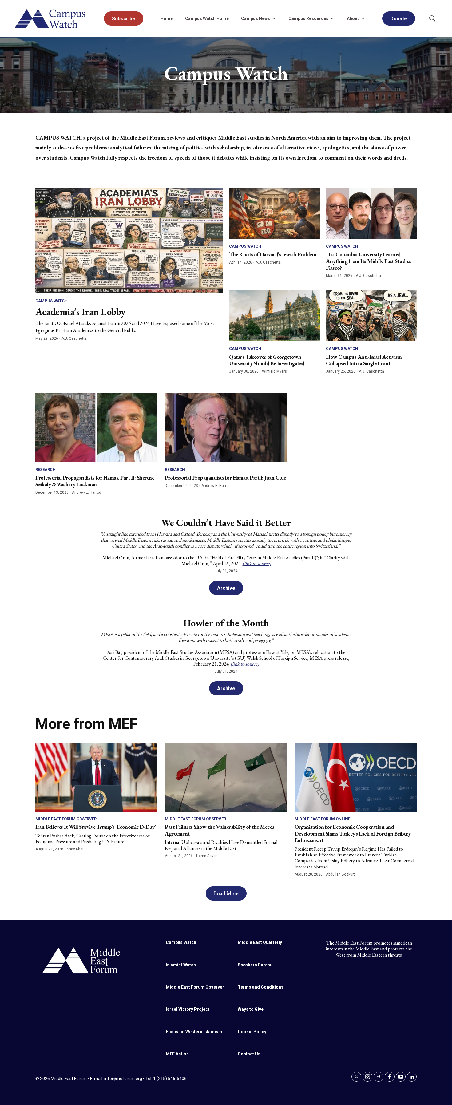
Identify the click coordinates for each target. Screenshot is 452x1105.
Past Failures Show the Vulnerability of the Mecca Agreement (219, 830)
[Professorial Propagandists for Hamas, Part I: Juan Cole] (226, 427)
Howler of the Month (226, 623)
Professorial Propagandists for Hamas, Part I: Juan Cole (225, 477)
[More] (273, 18)
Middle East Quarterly (260, 942)
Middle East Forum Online (322, 818)
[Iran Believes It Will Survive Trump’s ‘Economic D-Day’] (96, 777)
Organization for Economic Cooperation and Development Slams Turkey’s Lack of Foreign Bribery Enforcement (353, 833)
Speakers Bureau (255, 964)
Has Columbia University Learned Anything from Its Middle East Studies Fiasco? (368, 261)
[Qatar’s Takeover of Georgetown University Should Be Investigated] (274, 316)
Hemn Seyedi (207, 856)
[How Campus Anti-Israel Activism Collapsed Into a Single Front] (371, 316)
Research (45, 469)
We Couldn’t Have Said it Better (226, 522)
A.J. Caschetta (74, 338)
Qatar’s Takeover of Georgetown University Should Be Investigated (266, 360)
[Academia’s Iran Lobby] (129, 240)
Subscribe (123, 19)
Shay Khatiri (77, 849)
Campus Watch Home (207, 18)
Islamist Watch (181, 964)
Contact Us (249, 1053)
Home (167, 18)
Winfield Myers (274, 371)
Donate (398, 19)
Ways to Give (251, 1009)
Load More (226, 893)
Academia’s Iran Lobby (80, 311)
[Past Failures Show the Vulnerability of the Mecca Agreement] (226, 777)
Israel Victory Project (187, 1009)
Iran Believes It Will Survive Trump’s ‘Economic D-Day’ (95, 826)
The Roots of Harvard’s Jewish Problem (272, 254)
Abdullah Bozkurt (340, 874)
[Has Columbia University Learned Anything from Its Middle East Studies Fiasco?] (371, 213)
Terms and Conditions (260, 987)
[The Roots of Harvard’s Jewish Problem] (274, 213)
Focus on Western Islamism (194, 1031)
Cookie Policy (252, 1031)
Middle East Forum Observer (66, 818)
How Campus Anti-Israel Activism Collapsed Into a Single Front (364, 360)
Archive (226, 588)
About (353, 18)
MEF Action (177, 1053)
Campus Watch (51, 300)
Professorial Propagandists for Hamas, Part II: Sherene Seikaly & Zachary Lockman (94, 481)
